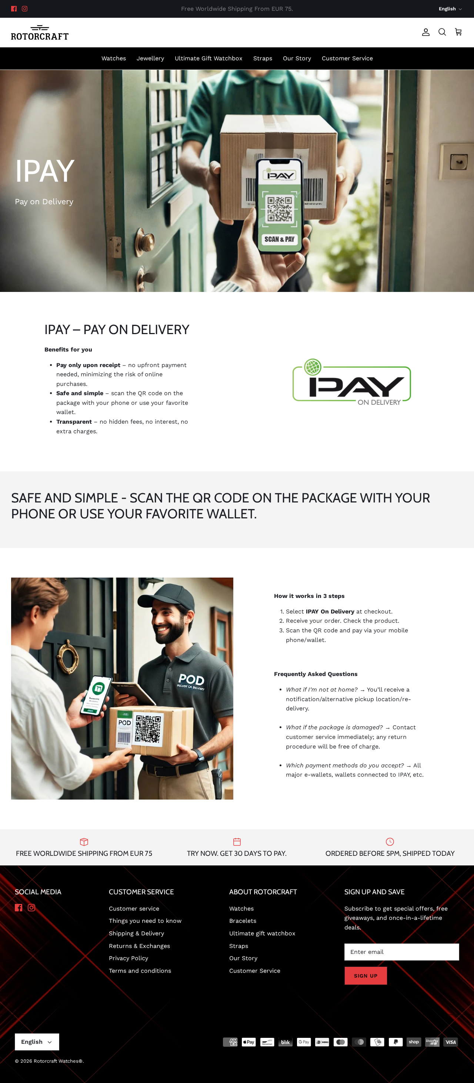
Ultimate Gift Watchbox (209, 58)
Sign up (366, 976)
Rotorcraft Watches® (58, 1061)
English (447, 8)
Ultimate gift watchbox (262, 933)
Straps (262, 58)
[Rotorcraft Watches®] (40, 32)
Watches (113, 58)
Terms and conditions (140, 970)
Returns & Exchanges (139, 945)
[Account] (424, 32)
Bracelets (242, 920)
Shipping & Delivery (136, 933)
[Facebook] (14, 8)
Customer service (134, 908)
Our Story (297, 58)
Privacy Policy (128, 958)
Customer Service (347, 58)
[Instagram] (24, 8)
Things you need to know (145, 920)
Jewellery (150, 58)
